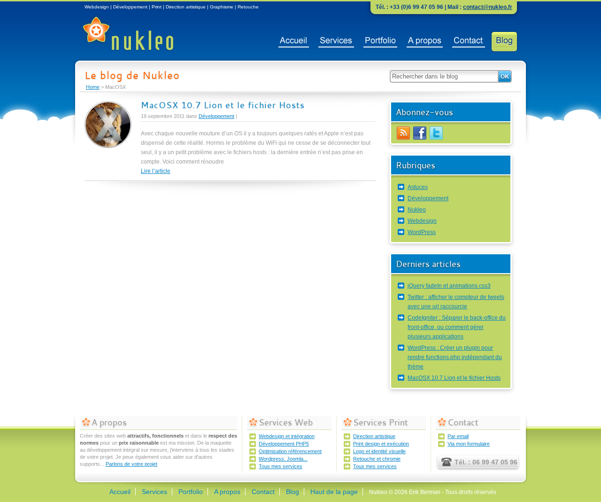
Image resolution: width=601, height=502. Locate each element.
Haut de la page (334, 491)
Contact (468, 41)
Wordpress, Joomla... (283, 459)
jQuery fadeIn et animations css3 (449, 285)
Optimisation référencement (290, 451)
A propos (424, 41)
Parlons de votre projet (131, 464)
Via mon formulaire (468, 444)
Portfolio (380, 41)
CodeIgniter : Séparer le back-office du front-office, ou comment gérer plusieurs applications (457, 327)
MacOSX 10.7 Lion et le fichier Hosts (223, 104)
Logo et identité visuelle (379, 451)
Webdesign (422, 221)
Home (93, 87)
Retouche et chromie (377, 459)
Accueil (294, 41)
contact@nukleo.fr (487, 7)
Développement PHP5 (284, 444)
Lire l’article (155, 171)
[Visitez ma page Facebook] (419, 138)
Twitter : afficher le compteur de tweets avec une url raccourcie (456, 302)
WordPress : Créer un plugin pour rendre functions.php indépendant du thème (455, 357)
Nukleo (417, 209)
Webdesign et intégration (287, 436)
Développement (216, 116)
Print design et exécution (381, 444)
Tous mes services (280, 466)
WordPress (422, 232)
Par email (458, 436)
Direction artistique (374, 436)
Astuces (418, 187)
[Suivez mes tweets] (436, 138)
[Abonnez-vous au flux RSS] (403, 138)
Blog (504, 41)
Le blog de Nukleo (132, 75)
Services (336, 41)
